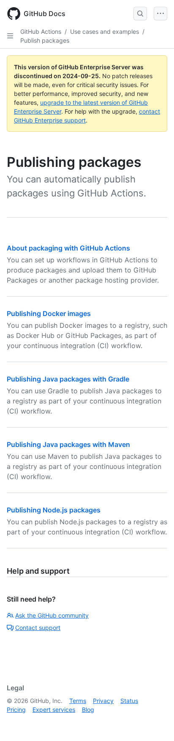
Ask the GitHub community (52, 615)
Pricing (16, 709)
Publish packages (44, 40)
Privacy (103, 700)
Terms (77, 700)
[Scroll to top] (155, 722)
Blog (88, 709)
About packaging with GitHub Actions (68, 248)
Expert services (54, 709)
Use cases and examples (104, 31)
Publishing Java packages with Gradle (68, 379)
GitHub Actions (40, 31)
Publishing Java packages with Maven (68, 444)
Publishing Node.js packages (54, 510)
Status (129, 700)
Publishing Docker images (49, 313)
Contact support (37, 627)
